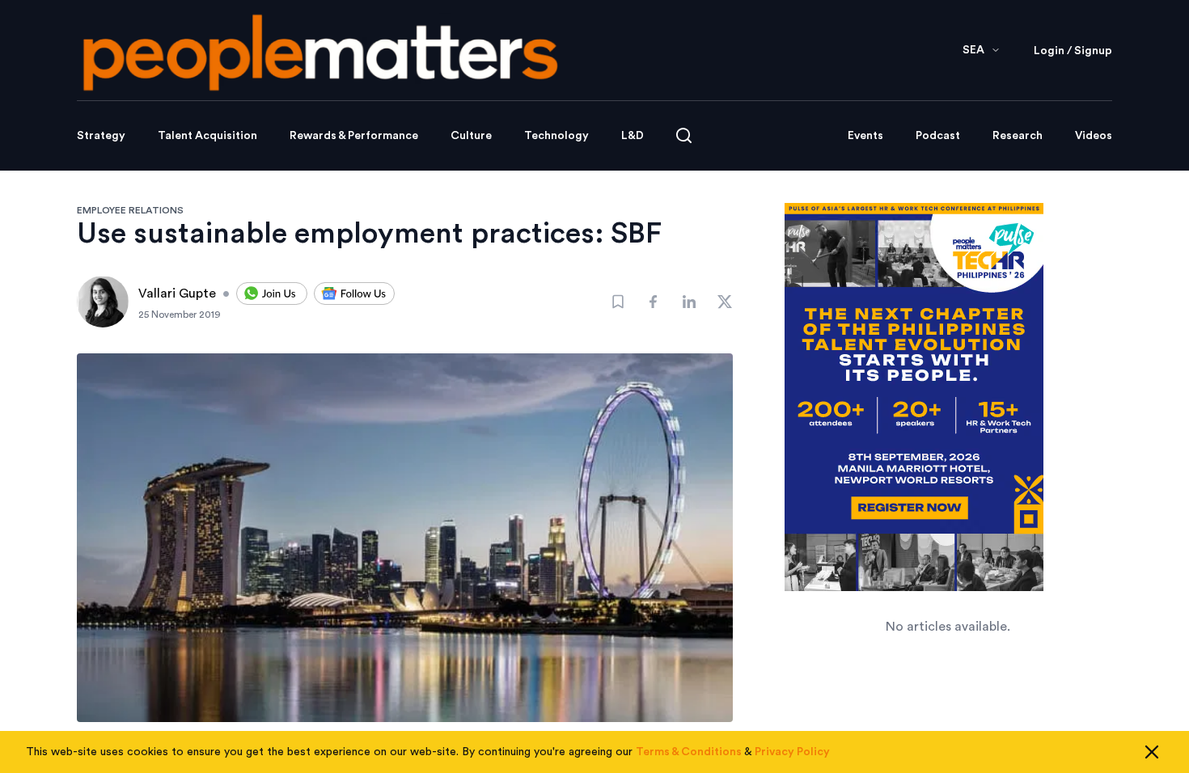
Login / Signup (1073, 51)
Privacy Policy (792, 752)
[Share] (653, 302)
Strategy (101, 136)
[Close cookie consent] (1151, 752)
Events (865, 136)
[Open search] (684, 135)
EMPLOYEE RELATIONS (130, 210)
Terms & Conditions (689, 752)
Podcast (938, 136)
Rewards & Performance (354, 136)
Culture (471, 136)
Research (1017, 136)
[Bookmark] (618, 302)
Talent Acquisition (207, 136)
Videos (1093, 136)
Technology (556, 136)
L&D (632, 136)
